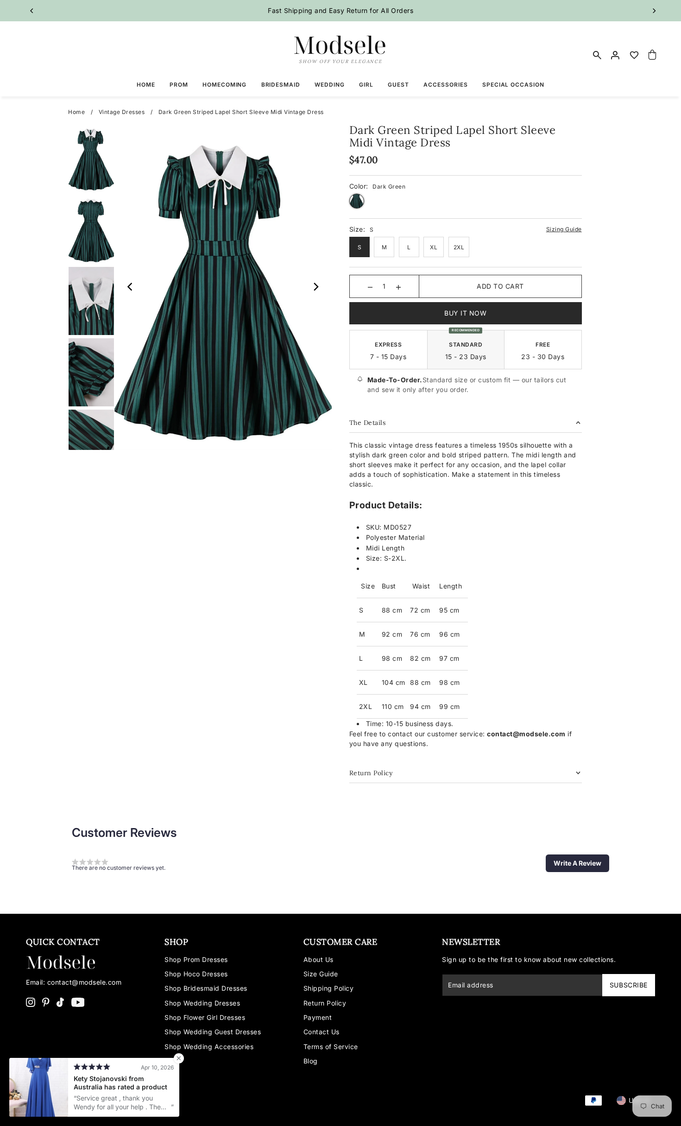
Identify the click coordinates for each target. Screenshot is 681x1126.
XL (433, 247)
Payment (317, 1017)
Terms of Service (330, 1046)
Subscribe (629, 985)
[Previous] (32, 11)
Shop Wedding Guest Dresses (212, 1032)
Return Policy (325, 1003)
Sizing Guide (564, 229)
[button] (577, 863)
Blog (310, 1061)
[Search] (597, 55)
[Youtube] (78, 1002)
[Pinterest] (46, 1002)
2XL (459, 247)
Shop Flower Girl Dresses (204, 1017)
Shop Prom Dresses (196, 959)
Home (76, 111)
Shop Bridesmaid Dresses (205, 988)
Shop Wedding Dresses (202, 1003)
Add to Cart (500, 286)
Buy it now (465, 313)
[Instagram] (30, 1002)
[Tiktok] (60, 1002)
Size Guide (320, 974)
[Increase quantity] (398, 286)
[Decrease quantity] (370, 286)
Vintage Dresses (122, 111)
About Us (318, 959)
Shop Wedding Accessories (208, 1046)
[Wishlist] (634, 55)
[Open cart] (652, 55)
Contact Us (321, 1032)
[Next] (654, 11)
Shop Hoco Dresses (196, 974)
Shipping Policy (328, 988)
